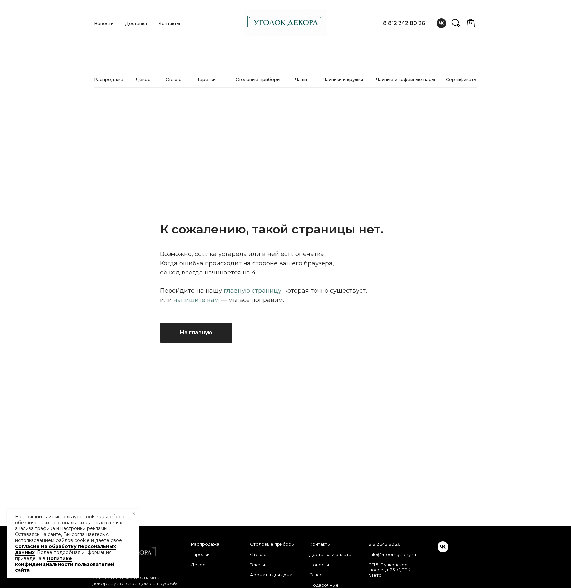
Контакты (169, 23)
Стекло (258, 554)
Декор (198, 564)
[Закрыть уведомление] (134, 513)
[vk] (441, 23)
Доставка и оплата (330, 554)
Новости (104, 23)
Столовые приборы (272, 544)
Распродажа (205, 544)
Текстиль (260, 564)
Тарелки (200, 554)
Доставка (136, 23)
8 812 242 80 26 (404, 23)
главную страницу (252, 290)
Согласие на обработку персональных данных (65, 549)
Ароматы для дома (271, 574)
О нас (315, 574)
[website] (456, 23)
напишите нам (196, 300)
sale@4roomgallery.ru (392, 554)
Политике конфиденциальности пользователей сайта (64, 564)
